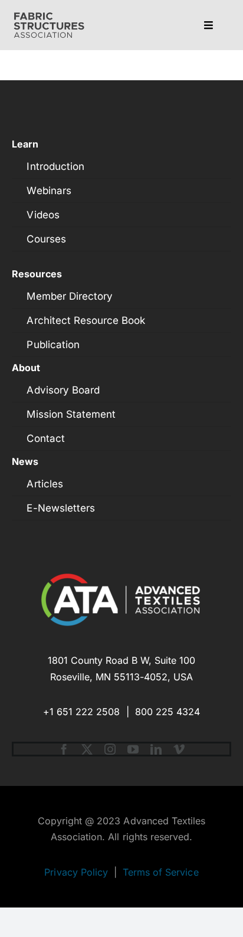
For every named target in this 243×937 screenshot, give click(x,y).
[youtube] (133, 749)
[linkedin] (156, 749)
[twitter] (87, 749)
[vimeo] (179, 749)
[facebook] (64, 749)
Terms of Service (161, 872)
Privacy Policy (75, 872)
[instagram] (110, 749)
